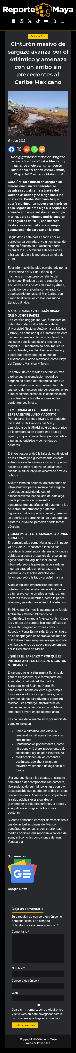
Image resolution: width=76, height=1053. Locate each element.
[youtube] (46, 21)
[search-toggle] (54, 21)
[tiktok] (38, 21)
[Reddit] (26, 149)
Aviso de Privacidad (38, 1043)
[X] (19, 149)
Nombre (18, 968)
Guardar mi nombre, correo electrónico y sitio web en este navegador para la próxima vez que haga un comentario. (37, 1014)
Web (15, 993)
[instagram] (21, 21)
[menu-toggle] (62, 21)
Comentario (20, 931)
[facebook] (13, 21)
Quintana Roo (38, 36)
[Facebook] (11, 149)
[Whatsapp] (34, 149)
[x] (30, 21)
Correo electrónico (25, 980)
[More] (42, 149)
